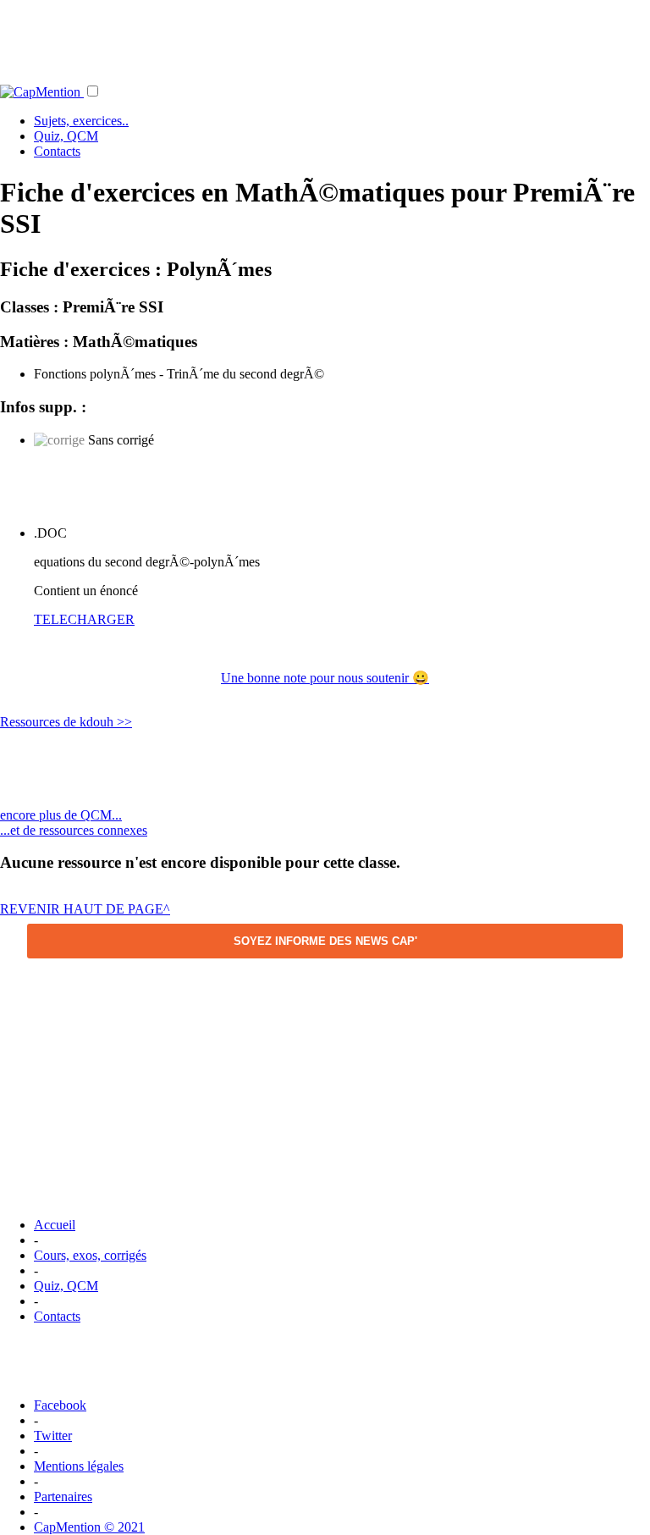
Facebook (60, 1405)
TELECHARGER (84, 619)
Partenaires (63, 1496)
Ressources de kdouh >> (66, 722)
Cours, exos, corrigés (90, 1255)
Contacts (57, 151)
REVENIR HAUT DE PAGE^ (85, 909)
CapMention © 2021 (89, 1527)
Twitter (53, 1435)
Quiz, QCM (66, 136)
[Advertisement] (325, 38)
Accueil (54, 1225)
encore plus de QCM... (61, 815)
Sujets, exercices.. (81, 120)
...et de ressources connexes (73, 830)
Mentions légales (79, 1466)
